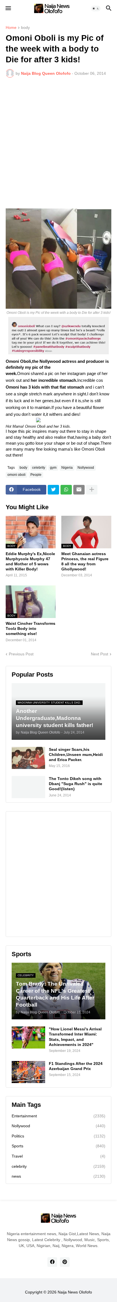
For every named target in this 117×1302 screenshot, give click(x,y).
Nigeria (67, 468)
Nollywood (86, 468)
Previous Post (21, 654)
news (58, 1176)
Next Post (99, 654)
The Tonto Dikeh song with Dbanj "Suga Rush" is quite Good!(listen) (75, 783)
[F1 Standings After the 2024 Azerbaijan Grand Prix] (28, 1072)
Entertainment (58, 1116)
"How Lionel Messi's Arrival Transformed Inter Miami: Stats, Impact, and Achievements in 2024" (75, 1037)
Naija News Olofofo (75, 1292)
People (35, 475)
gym (53, 468)
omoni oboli (16, 475)
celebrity (38, 468)
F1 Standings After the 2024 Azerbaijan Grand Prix (76, 1066)
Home (11, 27)
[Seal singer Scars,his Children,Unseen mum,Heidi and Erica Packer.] (28, 758)
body (25, 27)
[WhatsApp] (66, 490)
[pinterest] (65, 1262)
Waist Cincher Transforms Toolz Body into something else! (30, 628)
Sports (58, 1146)
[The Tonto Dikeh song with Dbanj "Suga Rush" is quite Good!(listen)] (28, 787)
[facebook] (52, 1262)
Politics (58, 1136)
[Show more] (91, 490)
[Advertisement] (58, 143)
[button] (8, 8)
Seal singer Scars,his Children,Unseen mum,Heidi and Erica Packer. (76, 754)
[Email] (79, 490)
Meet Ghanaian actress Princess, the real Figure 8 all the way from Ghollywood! (84, 561)
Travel (58, 1156)
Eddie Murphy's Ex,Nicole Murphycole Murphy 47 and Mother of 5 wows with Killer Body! (30, 561)
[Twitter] (53, 490)
